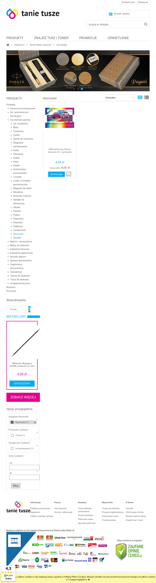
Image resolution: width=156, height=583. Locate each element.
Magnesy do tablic (22, 188)
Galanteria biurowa (19, 249)
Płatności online (85, 519)
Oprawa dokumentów (21, 260)
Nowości (11, 287)
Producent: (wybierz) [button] (18, 429)
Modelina (18, 192)
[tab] (74, 89)
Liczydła (17, 177)
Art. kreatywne (20, 123)
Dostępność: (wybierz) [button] (19, 443)
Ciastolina (18, 131)
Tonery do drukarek (20, 275)
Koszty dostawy (85, 515)
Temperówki (19, 230)
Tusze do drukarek (19, 279)
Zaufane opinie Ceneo (136, 516)
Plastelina (18, 218)
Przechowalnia (109, 520)
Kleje (15, 161)
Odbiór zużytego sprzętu (41, 516)
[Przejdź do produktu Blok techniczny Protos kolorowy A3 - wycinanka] (59, 127)
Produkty (10, 104)
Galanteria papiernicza (21, 253)
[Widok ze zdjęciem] (140, 97)
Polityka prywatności (40, 508)
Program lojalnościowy (113, 512)
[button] (68, 174)
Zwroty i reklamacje (63, 512)
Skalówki (18, 222)
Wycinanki (18, 234)
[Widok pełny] (146, 97)
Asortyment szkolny (20, 119)
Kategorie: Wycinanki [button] (18, 416)
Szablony (17, 226)
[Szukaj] (29, 309)
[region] (78, 70)
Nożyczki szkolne (22, 196)
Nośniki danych (18, 256)
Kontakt (129, 508)
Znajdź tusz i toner (134, 520)
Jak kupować (60, 508)
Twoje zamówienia (110, 508)
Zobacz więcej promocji (23, 398)
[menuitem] (14, 38)
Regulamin (35, 512)
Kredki (16, 165)
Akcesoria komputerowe (22, 108)
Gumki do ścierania (23, 138)
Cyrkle (16, 135)
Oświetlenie (16, 272)
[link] (78, 70)
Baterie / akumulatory (21, 241)
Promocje (11, 291)
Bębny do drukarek (19, 245)
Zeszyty (17, 237)
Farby (16, 150)
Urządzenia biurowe (20, 283)
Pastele (17, 211)
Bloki (15, 127)
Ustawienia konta (110, 516)
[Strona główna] (33, 13)
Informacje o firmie (134, 512)
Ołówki (16, 207)
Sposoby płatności (87, 523)
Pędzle (16, 215)
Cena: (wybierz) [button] (16, 456)
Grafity (16, 158)
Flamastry (18, 154)
